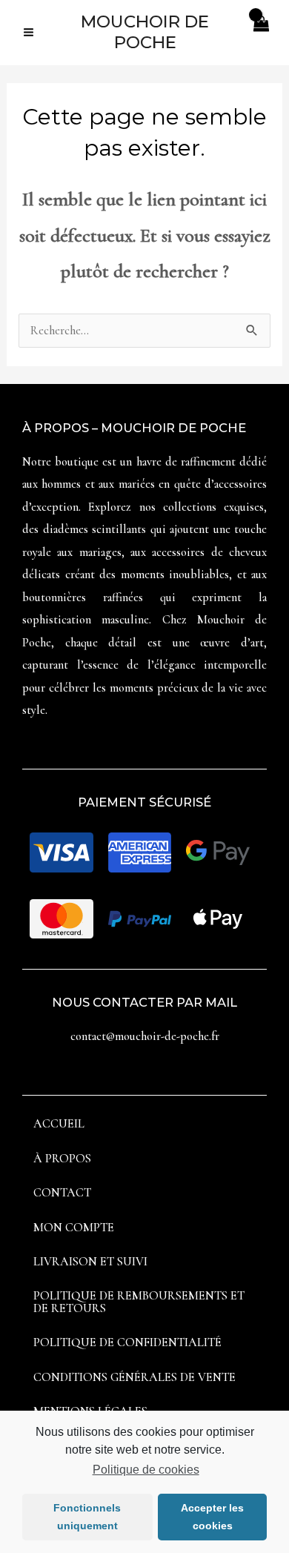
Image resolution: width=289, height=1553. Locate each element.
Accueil (58, 1123)
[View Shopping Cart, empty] (261, 32)
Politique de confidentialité (127, 1342)
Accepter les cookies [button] (212, 1517)
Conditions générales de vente (134, 1377)
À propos (62, 1158)
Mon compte (73, 1227)
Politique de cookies (146, 1469)
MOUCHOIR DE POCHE (145, 31)
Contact (62, 1192)
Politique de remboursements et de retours (139, 1301)
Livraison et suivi (90, 1261)
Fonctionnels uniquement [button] (87, 1517)
